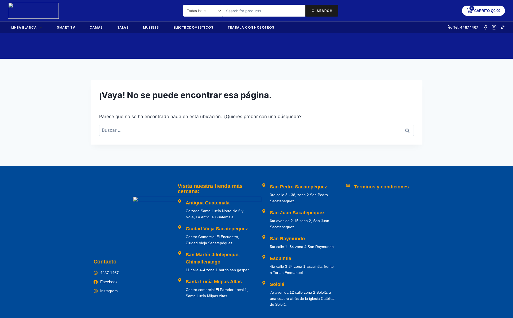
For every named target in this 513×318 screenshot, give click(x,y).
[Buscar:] (256, 130)
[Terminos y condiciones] (348, 185)
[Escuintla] (264, 257)
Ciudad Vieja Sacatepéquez (217, 228)
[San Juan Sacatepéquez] (264, 211)
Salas (123, 27)
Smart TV (66, 27)
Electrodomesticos (193, 27)
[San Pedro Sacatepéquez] (264, 185)
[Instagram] (494, 27)
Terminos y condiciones (381, 186)
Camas (96, 27)
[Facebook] (485, 27)
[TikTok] (502, 27)
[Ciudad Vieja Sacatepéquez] (180, 227)
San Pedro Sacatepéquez (298, 186)
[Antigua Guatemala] (180, 201)
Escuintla (280, 258)
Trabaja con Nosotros (251, 27)
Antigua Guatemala (208, 202)
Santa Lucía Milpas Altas (214, 281)
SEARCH (324, 11)
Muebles (151, 27)
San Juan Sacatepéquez (297, 212)
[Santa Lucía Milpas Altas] (180, 280)
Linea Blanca (24, 27)
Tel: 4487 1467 (465, 27)
